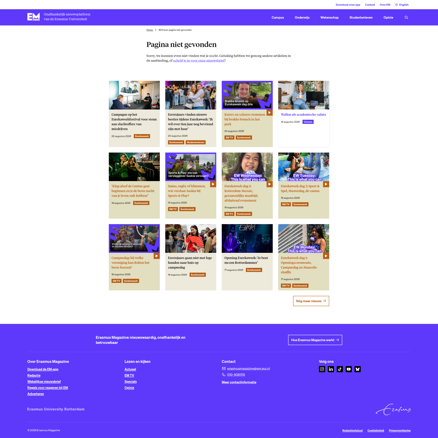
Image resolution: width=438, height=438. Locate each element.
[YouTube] (349, 369)
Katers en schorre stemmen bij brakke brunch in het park (244, 119)
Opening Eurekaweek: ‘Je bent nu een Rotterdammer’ (246, 260)
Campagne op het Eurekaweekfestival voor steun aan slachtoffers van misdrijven (134, 122)
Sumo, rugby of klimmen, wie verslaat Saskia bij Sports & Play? (186, 191)
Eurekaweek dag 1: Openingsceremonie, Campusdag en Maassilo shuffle (299, 265)
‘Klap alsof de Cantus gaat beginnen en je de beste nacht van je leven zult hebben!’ (133, 191)
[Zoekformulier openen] (406, 17)
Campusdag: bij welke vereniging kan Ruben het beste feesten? (131, 262)
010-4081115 (236, 374)
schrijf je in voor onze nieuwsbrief (199, 61)
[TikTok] (340, 369)
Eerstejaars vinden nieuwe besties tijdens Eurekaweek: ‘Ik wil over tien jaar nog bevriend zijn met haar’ (190, 122)
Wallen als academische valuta (303, 115)
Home (149, 30)
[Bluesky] (358, 369)
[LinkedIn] (331, 369)
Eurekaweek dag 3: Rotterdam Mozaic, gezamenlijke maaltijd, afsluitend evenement (241, 193)
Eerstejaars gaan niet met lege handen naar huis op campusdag (190, 262)
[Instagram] (322, 369)
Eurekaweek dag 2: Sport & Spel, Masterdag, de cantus (300, 188)
